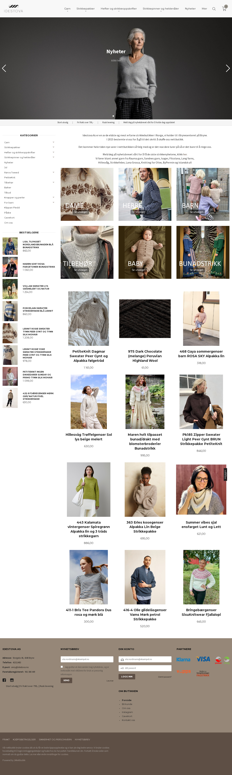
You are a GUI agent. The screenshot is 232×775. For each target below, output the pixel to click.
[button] (228, 68)
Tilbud (7, 192)
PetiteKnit (9, 177)
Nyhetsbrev (82, 739)
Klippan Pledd (12, 207)
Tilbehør (8, 182)
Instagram (127, 712)
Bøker (7, 187)
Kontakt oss (128, 720)
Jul (5, 167)
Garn (7, 142)
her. (185, 154)
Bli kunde (127, 704)
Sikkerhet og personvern (55, 739)
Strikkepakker (12, 147)
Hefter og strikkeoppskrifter (19, 152)
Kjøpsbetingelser (24, 739)
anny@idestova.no (20, 667)
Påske (7, 212)
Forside (126, 700)
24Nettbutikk (19, 760)
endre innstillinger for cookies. (55, 754)
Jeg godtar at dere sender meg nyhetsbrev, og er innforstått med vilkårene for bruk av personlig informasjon (85, 671)
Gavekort (9, 217)
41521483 (17, 662)
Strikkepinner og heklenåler (19, 157)
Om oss (8, 222)
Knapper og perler (14, 197)
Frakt (6, 739)
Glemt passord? (165, 676)
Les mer (110, 680)
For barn (9, 202)
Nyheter (8, 162)
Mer (204, 8)
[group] (116, 68)
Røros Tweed (11, 172)
